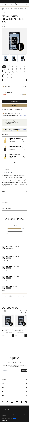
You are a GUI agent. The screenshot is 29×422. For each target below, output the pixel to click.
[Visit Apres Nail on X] (2, 402)
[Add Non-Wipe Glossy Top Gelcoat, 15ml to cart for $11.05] (23, 148)
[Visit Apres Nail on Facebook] (26, 402)
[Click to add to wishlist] (26, 13)
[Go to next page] (21, 296)
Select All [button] (14, 80)
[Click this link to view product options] (13, 335)
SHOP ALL (8, 8)
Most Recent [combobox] (6, 242)
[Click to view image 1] (5, 58)
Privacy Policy (5, 420)
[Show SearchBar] (2, 4)
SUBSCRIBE (24, 370)
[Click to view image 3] (22, 58)
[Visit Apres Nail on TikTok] (7, 402)
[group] (14, 170)
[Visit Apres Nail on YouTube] (17, 402)
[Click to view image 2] (14, 58)
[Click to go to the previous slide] (21, 311)
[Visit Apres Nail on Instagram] (12, 402)
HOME (3, 8)
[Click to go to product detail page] (8, 321)
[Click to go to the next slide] (25, 311)
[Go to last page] (24, 296)
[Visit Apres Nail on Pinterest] (21, 402)
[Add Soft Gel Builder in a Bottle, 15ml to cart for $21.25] (23, 156)
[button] (5, 4)
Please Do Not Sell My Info (7, 418)
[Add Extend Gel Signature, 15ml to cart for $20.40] (23, 140)
